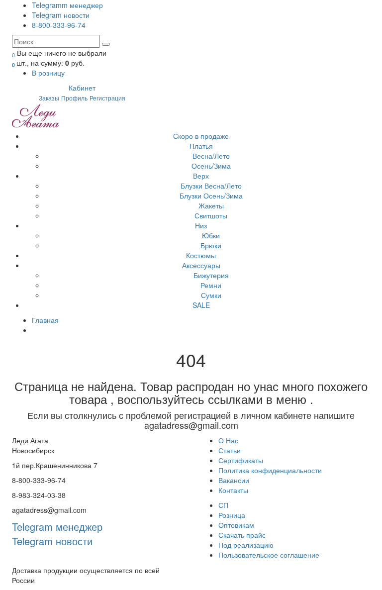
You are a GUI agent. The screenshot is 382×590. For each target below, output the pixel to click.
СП (223, 505)
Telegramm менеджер (67, 5)
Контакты (233, 490)
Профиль (74, 98)
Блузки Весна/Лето (211, 186)
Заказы (49, 98)
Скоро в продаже (201, 136)
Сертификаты (240, 460)
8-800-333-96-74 (59, 25)
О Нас (228, 440)
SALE (201, 305)
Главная (45, 320)
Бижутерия (211, 275)
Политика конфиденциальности (270, 470)
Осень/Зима (211, 166)
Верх (201, 176)
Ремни (210, 285)
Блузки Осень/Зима (211, 195)
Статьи (229, 450)
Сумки (211, 295)
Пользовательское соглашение (268, 555)
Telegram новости (61, 15)
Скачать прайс (242, 535)
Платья (201, 146)
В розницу (48, 73)
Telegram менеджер (57, 526)
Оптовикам (236, 525)
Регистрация (107, 98)
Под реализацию (246, 545)
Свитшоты (210, 215)
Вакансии (233, 480)
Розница (231, 515)
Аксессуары (201, 265)
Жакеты (211, 205)
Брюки (210, 245)
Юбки (211, 235)
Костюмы (201, 255)
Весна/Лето (211, 156)
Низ (201, 225)
